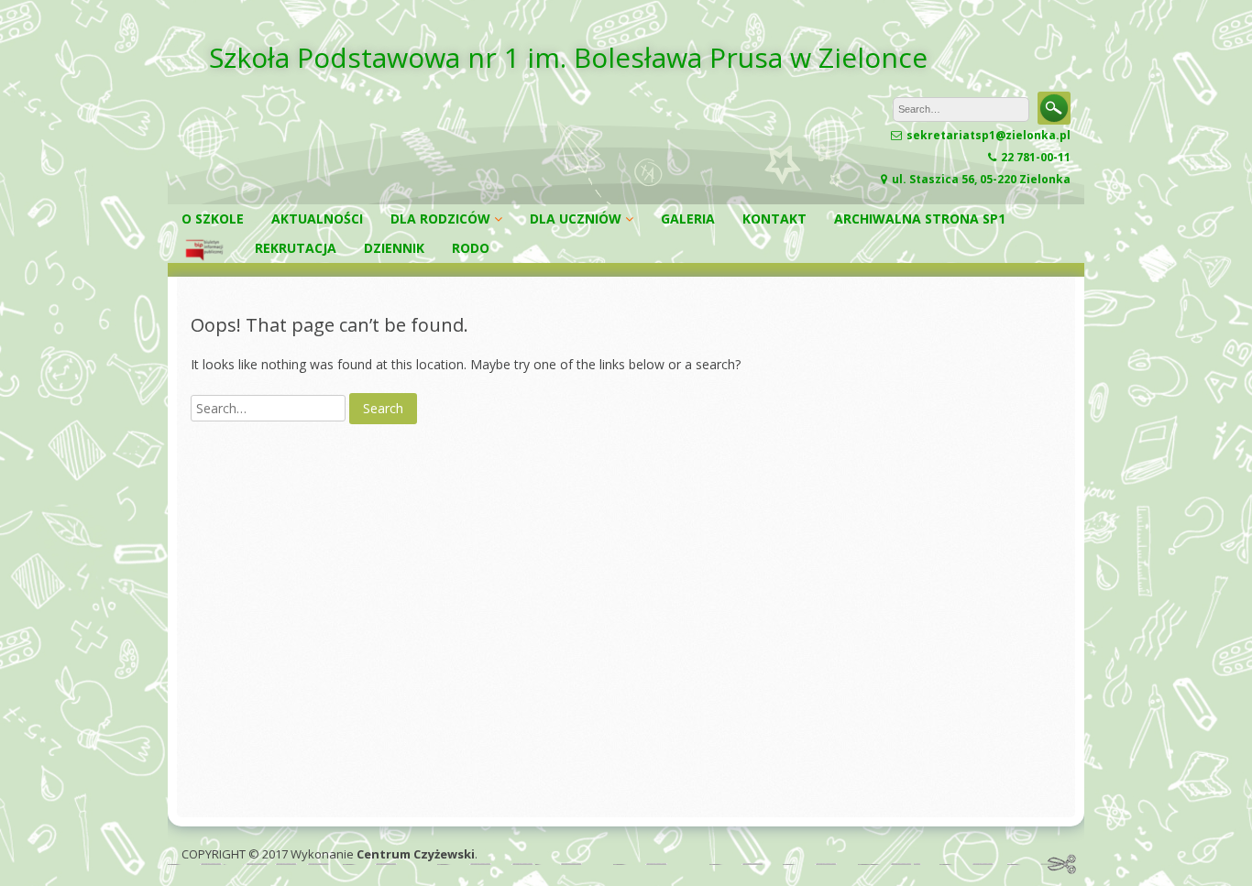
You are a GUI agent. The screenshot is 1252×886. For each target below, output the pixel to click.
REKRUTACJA (295, 248)
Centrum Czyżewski (416, 854)
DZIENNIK (394, 248)
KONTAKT (774, 218)
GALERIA (688, 218)
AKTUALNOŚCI (317, 218)
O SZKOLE (212, 218)
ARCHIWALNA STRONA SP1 (919, 218)
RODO (470, 248)
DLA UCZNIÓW (575, 218)
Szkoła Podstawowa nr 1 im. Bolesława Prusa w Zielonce (568, 57)
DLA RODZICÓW (440, 218)
